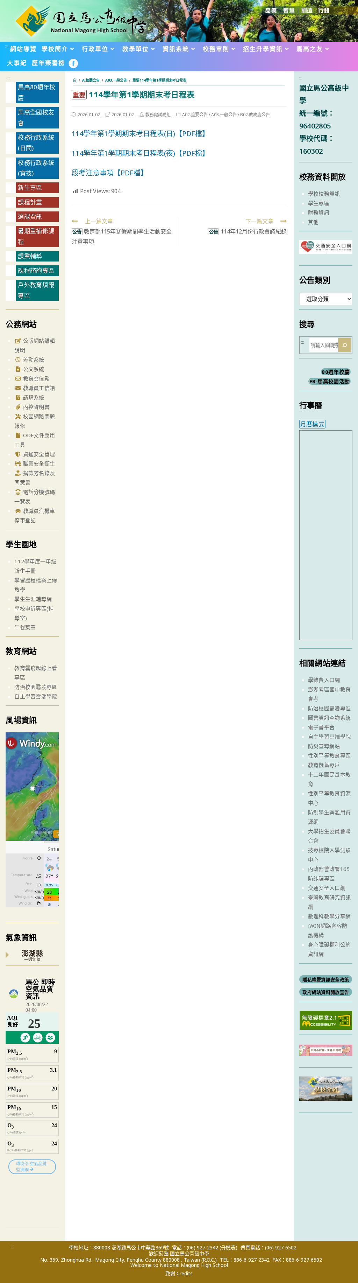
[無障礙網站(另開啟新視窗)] (326, 1019)
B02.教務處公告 (255, 115)
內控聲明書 (35, 406)
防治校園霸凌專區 (35, 686)
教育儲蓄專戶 (324, 764)
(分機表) (228, 1247)
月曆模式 (312, 424)
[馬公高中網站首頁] (80, 20)
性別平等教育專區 (329, 755)
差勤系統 (32, 359)
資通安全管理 (38, 454)
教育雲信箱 (35, 378)
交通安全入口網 (326, 887)
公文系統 (32, 368)
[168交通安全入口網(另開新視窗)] (325, 247)
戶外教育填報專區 (36, 290)
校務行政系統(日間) (36, 142)
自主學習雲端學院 (35, 696)
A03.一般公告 (224, 115)
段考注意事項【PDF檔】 (110, 172)
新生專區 (30, 187)
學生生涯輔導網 (33, 598)
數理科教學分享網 (329, 916)
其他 (313, 221)
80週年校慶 (336, 371)
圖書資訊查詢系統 (329, 717)
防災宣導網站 (324, 745)
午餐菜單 (25, 627)
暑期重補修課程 (36, 236)
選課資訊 (30, 216)
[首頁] (75, 80)
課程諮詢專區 (36, 270)
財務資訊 (318, 212)
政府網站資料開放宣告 (325, 992)
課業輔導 (30, 256)
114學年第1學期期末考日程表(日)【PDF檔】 (140, 133)
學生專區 (318, 203)
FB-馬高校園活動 (329, 381)
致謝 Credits (179, 1273)
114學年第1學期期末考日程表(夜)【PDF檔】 (140, 153)
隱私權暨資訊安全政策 (325, 979)
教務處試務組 (158, 115)
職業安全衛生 (38, 463)
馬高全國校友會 (36, 117)
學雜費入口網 (324, 679)
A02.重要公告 (195, 115)
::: (6, 46)
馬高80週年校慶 (36, 92)
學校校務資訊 (324, 193)
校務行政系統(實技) (36, 168)
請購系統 (32, 397)
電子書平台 (321, 727)
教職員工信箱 (38, 387)
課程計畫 (30, 202)
